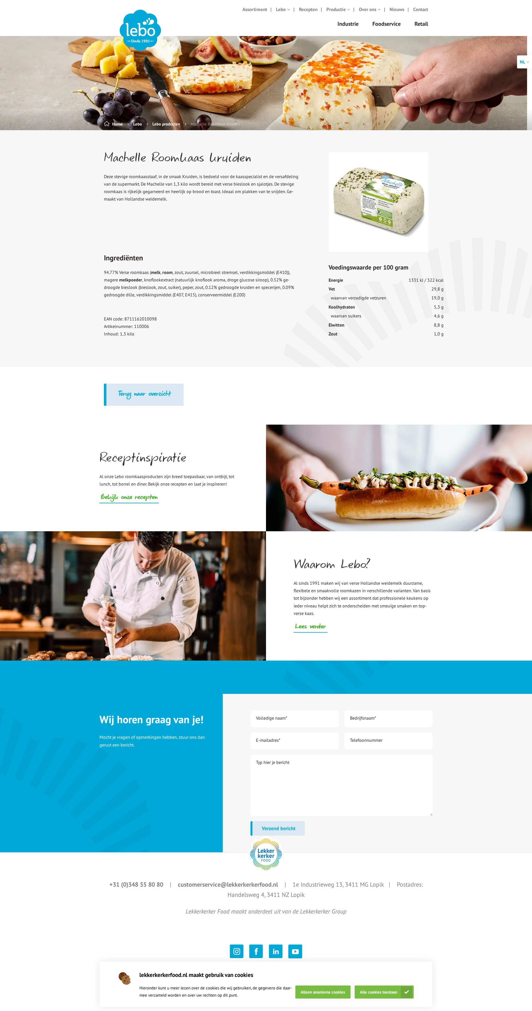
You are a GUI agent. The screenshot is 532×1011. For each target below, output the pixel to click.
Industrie (348, 23)
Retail (421, 23)
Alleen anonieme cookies (323, 992)
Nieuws (397, 9)
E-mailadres (268, 740)
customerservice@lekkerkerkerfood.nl (229, 884)
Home (117, 124)
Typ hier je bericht (272, 762)
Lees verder (310, 627)
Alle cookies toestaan (378, 992)
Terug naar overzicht (145, 394)
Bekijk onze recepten (129, 498)
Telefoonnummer (366, 740)
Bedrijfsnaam (363, 718)
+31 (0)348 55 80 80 (137, 884)
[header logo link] (140, 30)
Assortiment (254, 9)
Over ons (367, 9)
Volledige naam (271, 718)
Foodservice (386, 23)
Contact (420, 9)
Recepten (308, 9)
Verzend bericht (278, 828)
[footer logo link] (266, 854)
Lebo (281, 9)
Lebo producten (166, 124)
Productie (336, 9)
